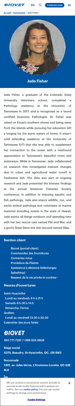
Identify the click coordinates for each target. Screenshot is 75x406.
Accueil (7, 13)
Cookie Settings (36, 400)
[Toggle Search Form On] (40, 5)
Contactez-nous (54, 5)
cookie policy (30, 389)
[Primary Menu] (69, 5)
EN (33, 5)
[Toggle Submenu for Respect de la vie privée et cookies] (57, 277)
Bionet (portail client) (24, 248)
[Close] (69, 383)
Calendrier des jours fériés (21, 322)
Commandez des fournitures (30, 253)
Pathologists (19, 13)
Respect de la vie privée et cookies (33, 277)
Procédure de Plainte (24, 263)
